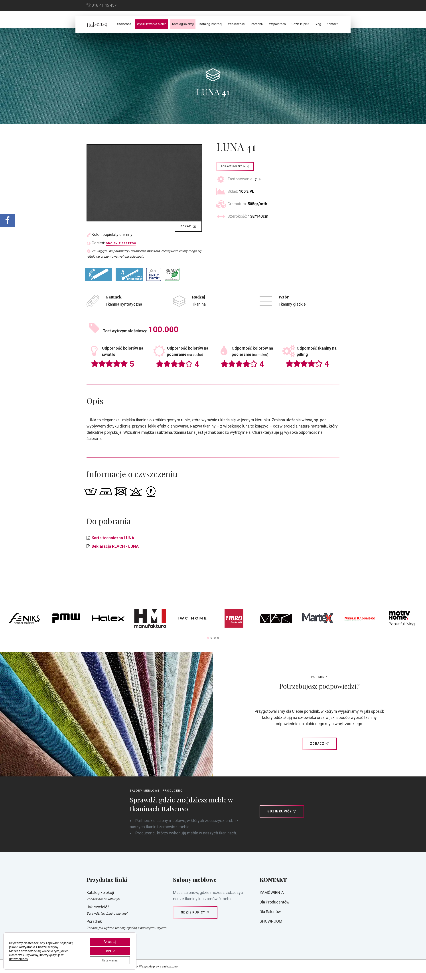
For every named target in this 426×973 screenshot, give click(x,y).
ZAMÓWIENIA (272, 892)
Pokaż (186, 226)
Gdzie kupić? (300, 24)
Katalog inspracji (210, 24)
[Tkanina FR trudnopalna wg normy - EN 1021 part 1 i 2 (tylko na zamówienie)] (129, 274)
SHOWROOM (271, 921)
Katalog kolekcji (183, 24)
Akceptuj (110, 941)
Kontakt (332, 24)
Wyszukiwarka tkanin (151, 24)
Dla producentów (275, 902)
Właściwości (236, 24)
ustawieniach (18, 959)
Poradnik (257, 24)
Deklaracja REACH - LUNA (115, 546)
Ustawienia (110, 960)
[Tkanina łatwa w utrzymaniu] (153, 274)
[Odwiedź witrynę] (24, 619)
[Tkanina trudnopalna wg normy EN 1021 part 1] (98, 274)
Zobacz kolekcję (233, 166)
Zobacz (317, 743)
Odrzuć (110, 951)
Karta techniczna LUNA (113, 537)
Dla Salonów (270, 911)
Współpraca (277, 24)
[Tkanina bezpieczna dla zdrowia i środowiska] (172, 274)
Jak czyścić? (98, 907)
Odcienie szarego (121, 243)
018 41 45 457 (104, 5)
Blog (318, 24)
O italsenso (123, 24)
